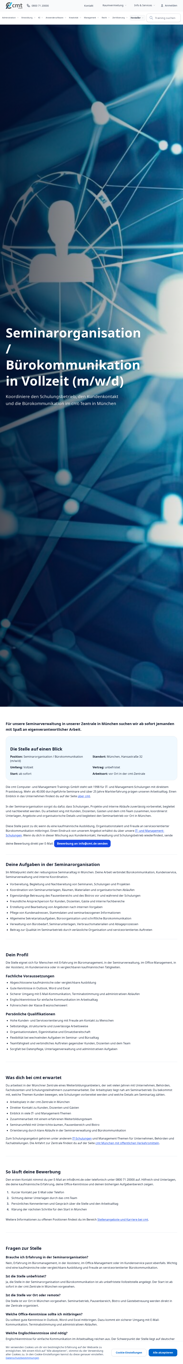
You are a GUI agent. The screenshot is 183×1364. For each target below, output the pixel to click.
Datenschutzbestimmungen (22, 1358)
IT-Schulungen (82, 1138)
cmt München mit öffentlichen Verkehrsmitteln (127, 1143)
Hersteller (135, 17)
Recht (104, 17)
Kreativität (73, 17)
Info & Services (143, 5)
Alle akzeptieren (163, 1352)
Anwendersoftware (54, 17)
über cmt (84, 796)
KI (39, 17)
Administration (9, 17)
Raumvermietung (113, 5)
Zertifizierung (118, 17)
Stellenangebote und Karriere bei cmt (122, 1219)
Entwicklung (27, 17)
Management (90, 17)
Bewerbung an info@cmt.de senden (82, 843)
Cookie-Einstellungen (129, 1352)
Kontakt (88, 5)
